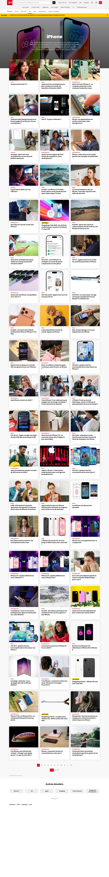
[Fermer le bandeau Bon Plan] (107, 15)
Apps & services (62, 2)
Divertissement (42, 11)
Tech (30, 11)
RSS (31, 804)
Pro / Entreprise (73, 2)
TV (73, 7)
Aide (80, 2)
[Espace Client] (100, 2)
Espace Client (100, 2)
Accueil (16, 11)
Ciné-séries (23, 11)
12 (71, 765)
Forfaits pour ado (82, 7)
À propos (24, 804)
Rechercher (53, 2)
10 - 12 (57, 770)
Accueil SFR (9, 2)
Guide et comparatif (53, 11)
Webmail (96, 2)
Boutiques (86, 2)
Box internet (25, 7)
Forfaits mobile (35, 7)
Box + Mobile (54, 7)
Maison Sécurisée (65, 7)
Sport (35, 11)
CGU (18, 804)
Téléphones (45, 7)
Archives (12, 804)
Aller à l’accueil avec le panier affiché (92, 2)
